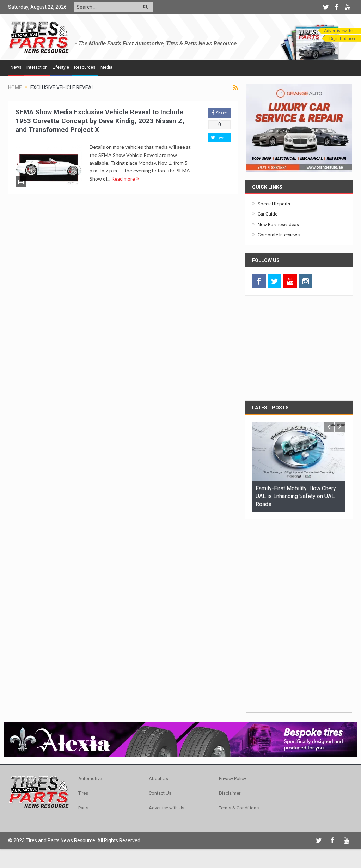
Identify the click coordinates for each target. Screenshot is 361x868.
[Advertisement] (299, 347)
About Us (158, 778)
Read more (123, 179)
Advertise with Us (166, 808)
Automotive (90, 778)
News (16, 67)
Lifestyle (61, 67)
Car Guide (267, 214)
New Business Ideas (278, 224)
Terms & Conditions (239, 808)
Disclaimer (229, 793)
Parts (83, 808)
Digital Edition (342, 38)
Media (106, 67)
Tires (83, 793)
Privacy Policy (232, 778)
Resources (85, 67)
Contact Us (160, 793)
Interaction (37, 67)
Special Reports (274, 203)
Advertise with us (340, 30)
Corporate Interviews (279, 234)
